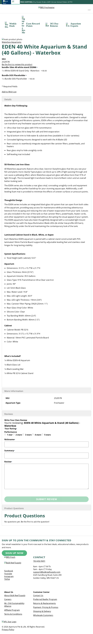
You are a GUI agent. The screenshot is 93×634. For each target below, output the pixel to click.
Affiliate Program (12, 610)
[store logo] (46, 8)
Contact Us (38, 595)
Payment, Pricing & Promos (45, 607)
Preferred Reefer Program (45, 599)
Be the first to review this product (17, 64)
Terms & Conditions (13, 614)
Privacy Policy (8, 629)
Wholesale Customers (43, 615)
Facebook (8, 571)
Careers (7, 599)
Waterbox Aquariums (11, 42)
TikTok (7, 579)
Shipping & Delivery (42, 611)
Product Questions (14, 508)
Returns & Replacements (44, 603)
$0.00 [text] (44, 71)
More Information (13, 391)
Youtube (8, 573)
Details (8, 99)
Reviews (8, 414)
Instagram (9, 576)
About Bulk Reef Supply (14, 595)
